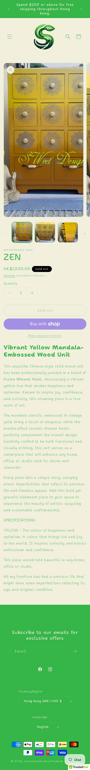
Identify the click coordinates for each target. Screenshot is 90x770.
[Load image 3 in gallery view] (68, 232)
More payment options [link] (45, 336)
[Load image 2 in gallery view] (45, 232)
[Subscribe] (75, 651)
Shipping (9, 275)
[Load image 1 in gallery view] (22, 232)
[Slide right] (84, 233)
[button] (9, 36)
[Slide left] (5, 233)
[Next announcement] (81, 9)
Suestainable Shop (37, 761)
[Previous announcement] (9, 9)
